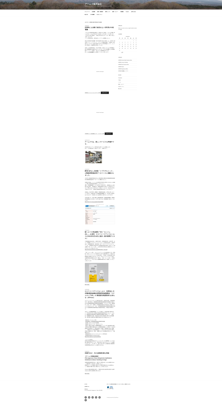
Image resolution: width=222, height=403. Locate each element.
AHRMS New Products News (123, 64)
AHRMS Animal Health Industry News (125, 60)
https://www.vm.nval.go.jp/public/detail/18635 (94, 201)
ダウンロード (104, 92)
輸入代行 (86, 14)
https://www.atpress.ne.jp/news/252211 (93, 336)
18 (122, 46)
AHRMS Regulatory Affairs (123, 68)
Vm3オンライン (99, 14)
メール (119, 82)
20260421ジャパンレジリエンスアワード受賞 (92, 92)
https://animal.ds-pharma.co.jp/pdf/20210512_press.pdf (96, 249)
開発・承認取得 (100, 11)
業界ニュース (107, 11)
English (127, 11)
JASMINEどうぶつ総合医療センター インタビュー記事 (94, 133)
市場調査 (122, 11)
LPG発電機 (92, 14)
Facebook (120, 77)
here (121, 29)
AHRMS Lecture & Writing (123, 62)
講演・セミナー (115, 11)
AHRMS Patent (121, 66)
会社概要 (93, 11)
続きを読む (87, 284)
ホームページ (87, 11)
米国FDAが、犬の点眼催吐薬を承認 (97, 353)
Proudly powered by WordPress (112, 397)
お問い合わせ (133, 11)
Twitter (119, 80)
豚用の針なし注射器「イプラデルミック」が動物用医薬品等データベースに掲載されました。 (99, 173)
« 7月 (122, 52)
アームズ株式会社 (93, 4)
